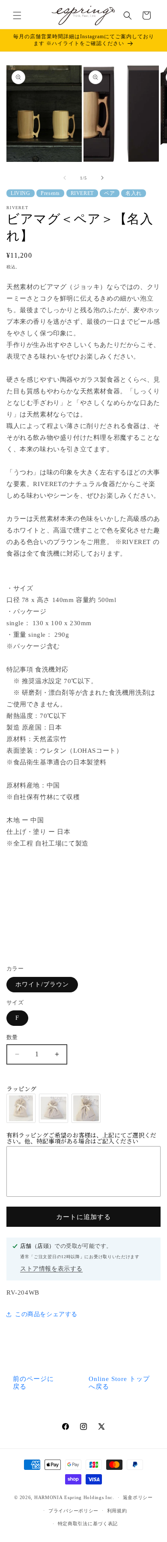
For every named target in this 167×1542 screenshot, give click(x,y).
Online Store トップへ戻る (119, 1382)
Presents (50, 193)
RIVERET (82, 193)
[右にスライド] (102, 177)
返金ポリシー (138, 1497)
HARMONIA (48, 1497)
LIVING (20, 193)
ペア (109, 193)
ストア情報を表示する (51, 1268)
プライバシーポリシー (73, 1510)
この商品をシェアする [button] (46, 1314)
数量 (12, 1037)
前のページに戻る (33, 1382)
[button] (17, 15)
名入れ (133, 193)
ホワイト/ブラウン (42, 984)
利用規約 (117, 1510)
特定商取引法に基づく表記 (88, 1523)
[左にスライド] (64, 177)
